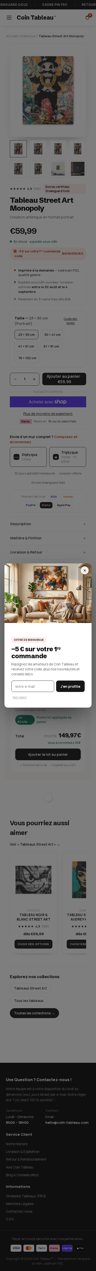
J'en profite (70, 686)
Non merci (20, 697)
